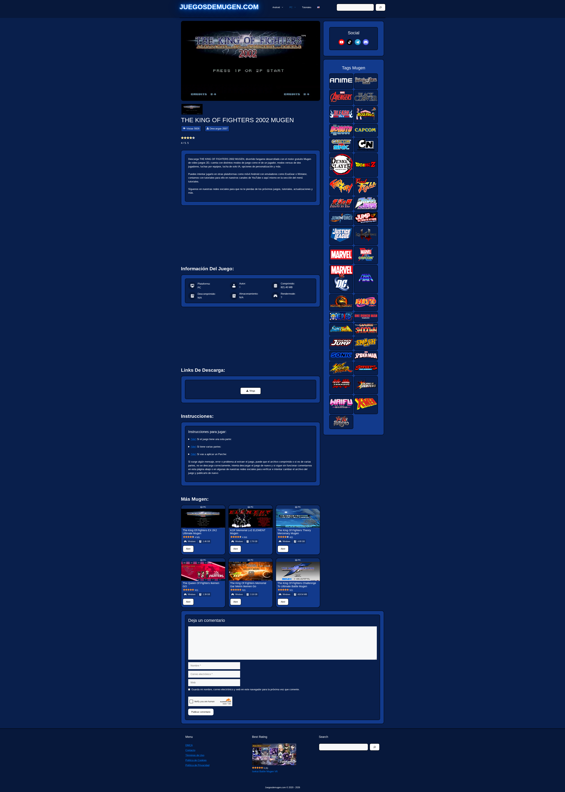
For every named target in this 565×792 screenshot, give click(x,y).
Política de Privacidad (197, 765)
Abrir (188, 548)
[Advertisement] (250, 234)
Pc (204, 507)
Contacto (190, 750)
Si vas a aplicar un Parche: (209, 454)
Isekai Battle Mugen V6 (264, 771)
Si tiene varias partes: (206, 446)
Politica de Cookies (196, 760)
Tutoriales (306, 7)
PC (291, 7)
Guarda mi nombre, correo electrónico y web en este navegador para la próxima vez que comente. (245, 689)
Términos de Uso (194, 755)
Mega (252, 391)
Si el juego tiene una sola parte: (211, 439)
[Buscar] (380, 7)
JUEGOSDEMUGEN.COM (219, 7)
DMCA (189, 745)
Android (276, 7)
